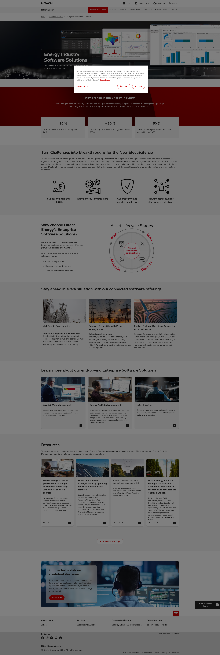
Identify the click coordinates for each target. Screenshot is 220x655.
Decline (124, 86)
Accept (138, 86)
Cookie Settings (83, 86)
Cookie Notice (105, 80)
